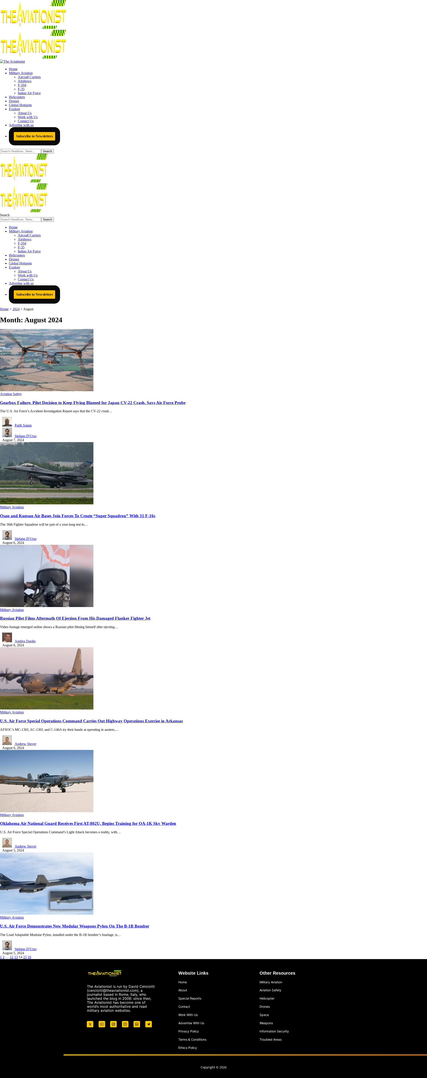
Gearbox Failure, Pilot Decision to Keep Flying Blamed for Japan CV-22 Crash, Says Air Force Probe (92, 402)
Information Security (274, 1031)
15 (25, 957)
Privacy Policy (188, 1031)
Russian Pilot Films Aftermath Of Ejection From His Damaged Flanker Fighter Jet (75, 618)
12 (11, 957)
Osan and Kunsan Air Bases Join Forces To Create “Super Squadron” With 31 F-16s (77, 515)
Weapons (266, 1023)
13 (16, 957)
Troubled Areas (271, 1039)
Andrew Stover (25, 744)
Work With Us (188, 1015)
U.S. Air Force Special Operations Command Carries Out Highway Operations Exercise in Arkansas (91, 721)
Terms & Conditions (192, 1039)
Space (264, 1015)
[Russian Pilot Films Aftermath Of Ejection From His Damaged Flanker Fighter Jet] (46, 606)
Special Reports (189, 998)
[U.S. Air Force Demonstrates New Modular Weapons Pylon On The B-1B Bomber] (46, 913)
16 (29, 957)
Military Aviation (12, 507)
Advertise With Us (191, 1023)
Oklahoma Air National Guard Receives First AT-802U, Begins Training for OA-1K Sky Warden (88, 823)
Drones (265, 1006)
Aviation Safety (11, 394)
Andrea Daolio (25, 641)
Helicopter (267, 998)
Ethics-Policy (187, 1048)
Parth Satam (23, 425)
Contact (184, 1006)
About (182, 990)
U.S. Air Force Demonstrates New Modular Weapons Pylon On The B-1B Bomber (74, 926)
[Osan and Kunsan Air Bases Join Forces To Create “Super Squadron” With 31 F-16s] (46, 503)
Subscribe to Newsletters (34, 136)
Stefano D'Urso (25, 436)
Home (182, 982)
